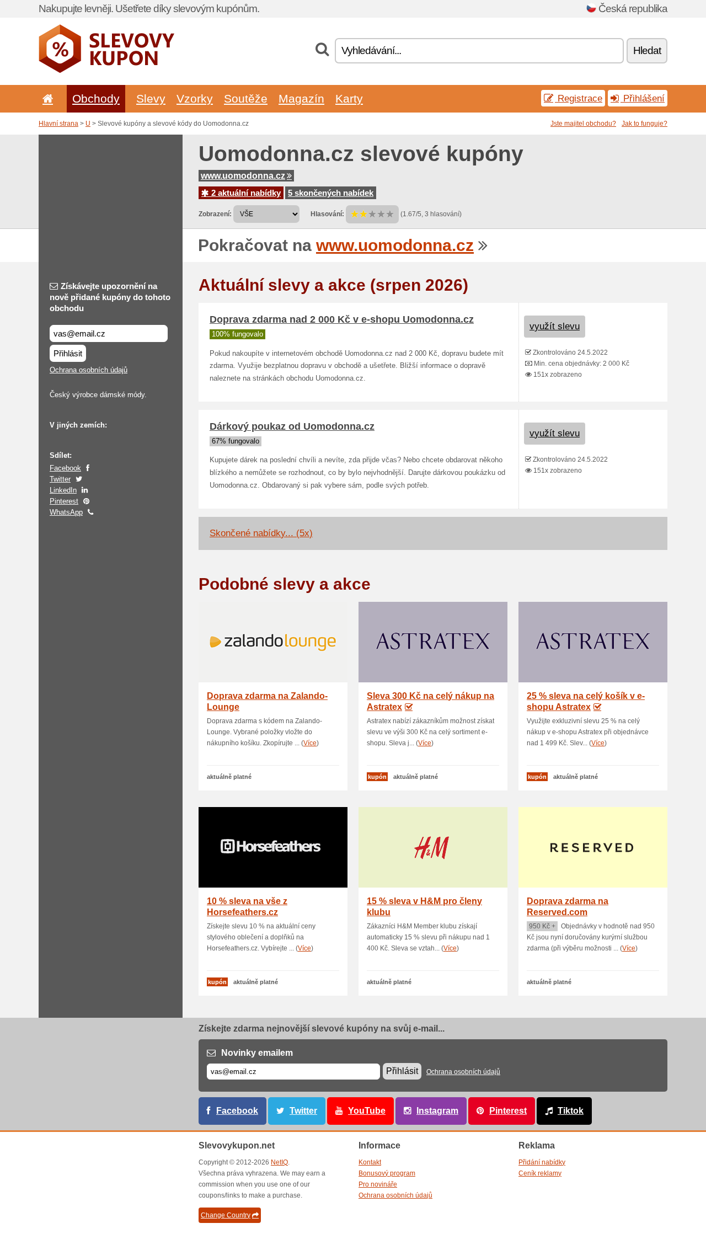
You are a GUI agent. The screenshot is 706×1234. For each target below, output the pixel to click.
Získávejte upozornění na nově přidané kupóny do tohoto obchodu (110, 297)
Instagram (437, 1110)
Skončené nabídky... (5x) (261, 533)
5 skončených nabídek (330, 192)
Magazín (301, 98)
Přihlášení (643, 98)
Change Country (225, 1215)
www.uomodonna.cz (243, 175)
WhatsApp (66, 512)
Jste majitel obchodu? (583, 123)
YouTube (367, 1110)
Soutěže (246, 98)
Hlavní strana (58, 123)
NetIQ (279, 1162)
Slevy (150, 98)
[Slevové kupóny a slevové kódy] (107, 70)
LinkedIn (63, 490)
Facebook (65, 468)
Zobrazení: (215, 214)
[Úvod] (46, 98)
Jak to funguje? (644, 123)
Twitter (60, 479)
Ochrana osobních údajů (88, 370)
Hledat (647, 50)
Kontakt (370, 1162)
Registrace (578, 98)
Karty (349, 98)
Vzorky (194, 98)
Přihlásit (68, 353)
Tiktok (571, 1110)
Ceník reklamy (539, 1173)
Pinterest (64, 501)
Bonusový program (387, 1173)
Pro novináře (378, 1184)
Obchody (96, 98)
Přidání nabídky (541, 1162)
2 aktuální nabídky (245, 192)
